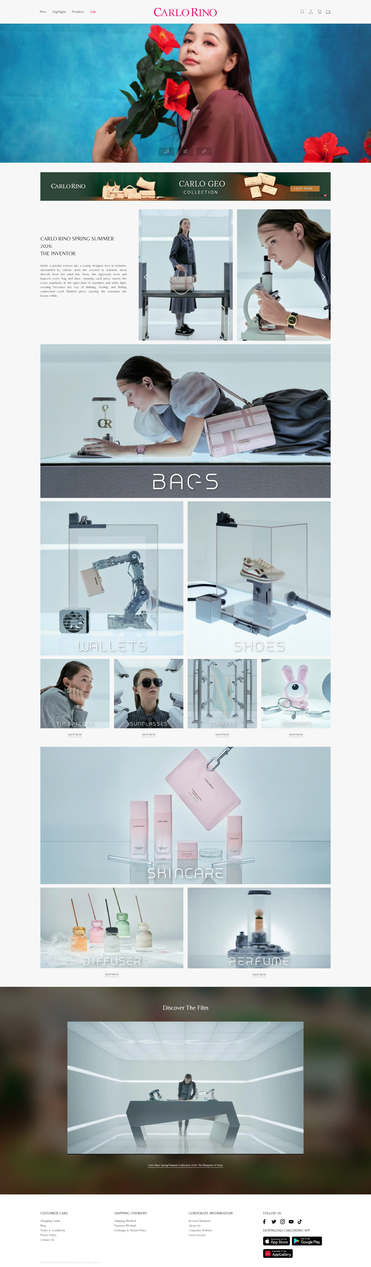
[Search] (302, 12)
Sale (93, 12)
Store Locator (197, 1235)
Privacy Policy (48, 1235)
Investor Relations (200, 1221)
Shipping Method (125, 1221)
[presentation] (145, 277)
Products (78, 12)
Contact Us (47, 1239)
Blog (43, 1225)
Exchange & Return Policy (130, 1230)
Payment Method (125, 1225)
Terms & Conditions (52, 1230)
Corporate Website (200, 1230)
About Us (195, 1225)
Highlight (59, 12)
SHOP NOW (75, 734)
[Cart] (319, 12)
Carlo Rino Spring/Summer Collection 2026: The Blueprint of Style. (185, 1165)
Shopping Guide (50, 1221)
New (43, 12)
